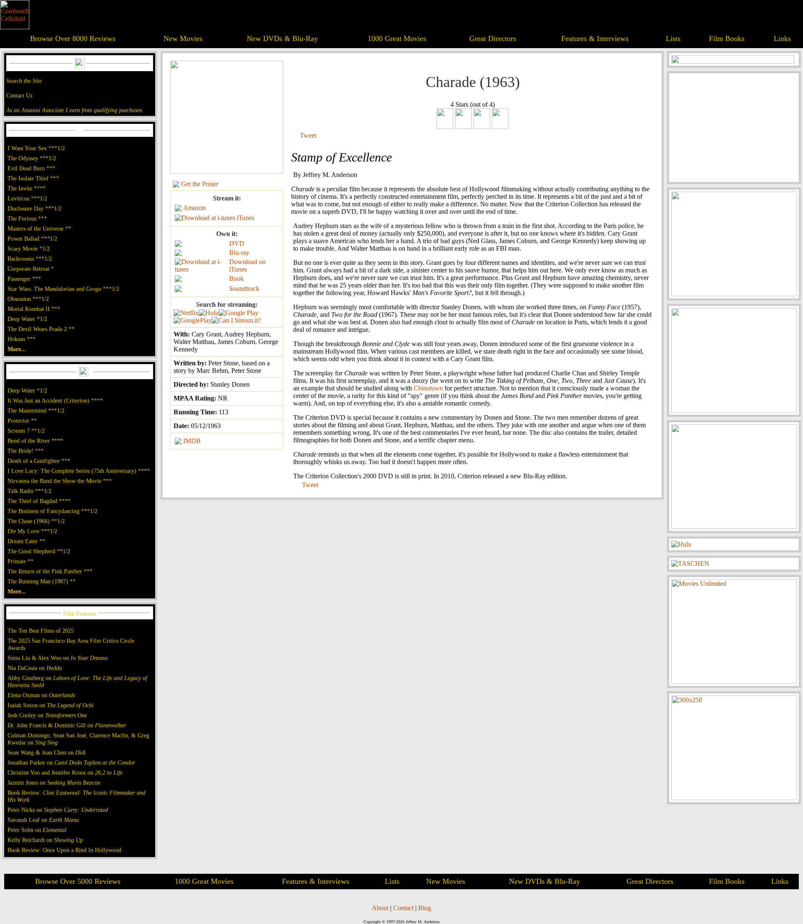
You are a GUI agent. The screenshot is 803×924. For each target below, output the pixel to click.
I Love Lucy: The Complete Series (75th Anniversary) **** (79, 470)
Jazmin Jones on (54, 782)
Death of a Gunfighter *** (39, 460)
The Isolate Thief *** (33, 178)
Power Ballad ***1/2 (32, 238)
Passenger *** (24, 278)
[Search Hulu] (209, 312)
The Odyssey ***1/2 (32, 158)
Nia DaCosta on (35, 668)
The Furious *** (27, 218)
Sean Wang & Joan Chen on (47, 752)
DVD (236, 243)
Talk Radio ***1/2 (29, 491)
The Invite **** (27, 188)
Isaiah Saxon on (51, 705)
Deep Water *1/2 (27, 319)
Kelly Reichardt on (45, 840)
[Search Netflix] (186, 312)
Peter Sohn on (37, 829)
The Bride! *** (26, 450)
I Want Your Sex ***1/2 (36, 148)
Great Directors (492, 38)
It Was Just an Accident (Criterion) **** (55, 400)
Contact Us (19, 95)
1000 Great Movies (397, 38)
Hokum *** (22, 339)
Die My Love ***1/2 (32, 531)
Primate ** (20, 561)
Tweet (308, 135)
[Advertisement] (734, 127)
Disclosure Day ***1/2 (34, 208)
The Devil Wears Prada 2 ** (41, 329)
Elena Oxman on (41, 695)
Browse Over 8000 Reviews (72, 38)
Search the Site (24, 80)
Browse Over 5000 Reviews (77, 881)
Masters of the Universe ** (39, 228)
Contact (403, 907)
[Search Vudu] (238, 312)
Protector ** (22, 420)
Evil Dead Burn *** (31, 168)
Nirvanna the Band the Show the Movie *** (60, 480)
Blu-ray (239, 252)
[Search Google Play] (193, 320)
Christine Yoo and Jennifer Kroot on (65, 772)
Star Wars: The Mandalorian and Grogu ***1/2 (63, 288)
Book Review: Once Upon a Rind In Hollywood (64, 850)
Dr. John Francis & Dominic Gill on (67, 725)
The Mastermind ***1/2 (36, 410)
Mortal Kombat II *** (34, 308)
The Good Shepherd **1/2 (39, 551)
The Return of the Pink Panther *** (50, 571)
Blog (424, 907)
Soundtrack (244, 288)
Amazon (194, 207)
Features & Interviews (595, 38)
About (380, 907)
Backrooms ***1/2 (30, 258)
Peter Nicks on (58, 809)
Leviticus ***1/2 (27, 198)
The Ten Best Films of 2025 (41, 630)
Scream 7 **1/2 (26, 430)
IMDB (192, 440)
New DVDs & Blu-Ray (282, 38)
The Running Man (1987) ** (42, 581)
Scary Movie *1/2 (29, 248)
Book (236, 278)
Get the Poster (199, 183)
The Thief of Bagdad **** (39, 501)
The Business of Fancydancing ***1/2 (52, 511)
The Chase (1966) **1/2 (36, 521)
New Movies (183, 38)
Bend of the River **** (35, 440)
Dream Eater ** (26, 541)
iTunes (245, 217)
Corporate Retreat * (31, 268)
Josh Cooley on (47, 715)
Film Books (726, 38)
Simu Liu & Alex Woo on (57, 657)
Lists (673, 38)
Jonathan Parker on (71, 762)
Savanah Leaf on (43, 819)
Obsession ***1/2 (28, 298)
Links (782, 38)
